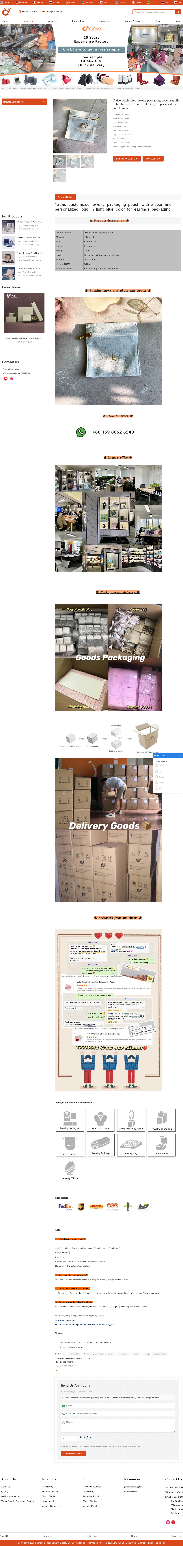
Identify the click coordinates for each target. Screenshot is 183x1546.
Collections (8, 201)
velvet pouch (11, 184)
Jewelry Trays (10, 125)
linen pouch (11, 157)
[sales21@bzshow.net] (57, 1370)
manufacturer (75, 1354)
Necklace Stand (10, 130)
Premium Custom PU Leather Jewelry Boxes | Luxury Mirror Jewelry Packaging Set (29, 222)
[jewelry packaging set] (91, 55)
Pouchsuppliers (130, 1492)
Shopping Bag (10, 189)
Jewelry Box (9, 119)
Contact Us (104, 21)
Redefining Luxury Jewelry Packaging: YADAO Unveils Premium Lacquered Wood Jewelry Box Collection (25, 338)
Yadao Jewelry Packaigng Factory (17, 1501)
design (147, 1354)
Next (45, 318)
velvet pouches (123, 1354)
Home (5, 21)
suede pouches (160, 1354)
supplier (137, 1354)
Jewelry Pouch (26, 88)
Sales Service (161, 761)
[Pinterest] (6, 379)
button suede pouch (14, 178)
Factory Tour (78, 21)
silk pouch (10, 152)
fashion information (10, 1496)
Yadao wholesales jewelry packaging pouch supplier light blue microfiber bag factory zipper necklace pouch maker (115, 1398)
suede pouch (11, 147)
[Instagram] (12, 379)
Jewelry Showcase (12, 136)
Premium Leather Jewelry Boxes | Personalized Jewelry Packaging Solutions (29, 237)
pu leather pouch (13, 168)
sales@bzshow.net (54, 11)
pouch (110, 1354)
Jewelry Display (10, 114)
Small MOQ (9, 108)
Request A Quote (132, 21)
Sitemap (141, 1543)
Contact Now (153, 159)
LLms (150, 1543)
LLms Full (160, 1543)
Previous (3, 318)
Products (27, 21)
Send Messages (74, 1453)
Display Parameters (126, 159)
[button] (86, 83)
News (178, 21)
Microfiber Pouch (40, 88)
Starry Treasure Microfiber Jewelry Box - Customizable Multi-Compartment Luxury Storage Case (29, 253)
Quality (4, 1491)
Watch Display (10, 206)
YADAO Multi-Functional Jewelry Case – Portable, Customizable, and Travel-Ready (29, 268)
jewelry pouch (98, 1354)
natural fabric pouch (14, 163)
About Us (52, 21)
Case (157, 21)
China (86, 1354)
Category (15, 88)
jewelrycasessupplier (133, 1487)
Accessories (9, 195)
